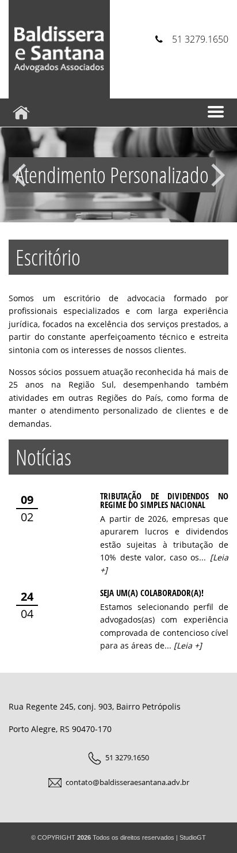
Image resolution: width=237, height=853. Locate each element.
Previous (19, 175)
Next (218, 175)
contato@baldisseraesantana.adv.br (127, 782)
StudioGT (192, 837)
